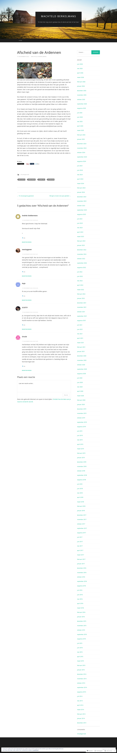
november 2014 (81, 679)
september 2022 (82, 263)
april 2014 (80, 705)
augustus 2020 (81, 373)
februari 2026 (81, 82)
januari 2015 (81, 670)
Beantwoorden (26, 242)
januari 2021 (81, 351)
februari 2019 (81, 453)
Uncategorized (25, 174)
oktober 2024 (81, 152)
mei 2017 (80, 546)
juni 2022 (80, 276)
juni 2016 (80, 595)
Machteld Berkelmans (58, 16)
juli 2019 (79, 431)
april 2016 (80, 603)
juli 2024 (79, 166)
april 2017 (80, 550)
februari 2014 (81, 714)
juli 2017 (79, 537)
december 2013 (81, 723)
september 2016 (82, 581)
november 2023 (81, 201)
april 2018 (80, 497)
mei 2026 (80, 68)
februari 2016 (81, 612)
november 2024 (81, 148)
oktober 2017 (81, 524)
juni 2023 (80, 223)
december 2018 (81, 462)
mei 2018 (80, 493)
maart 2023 (80, 236)
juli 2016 (79, 590)
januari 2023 (81, 245)
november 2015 (81, 625)
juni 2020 (80, 382)
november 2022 (81, 254)
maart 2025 (80, 130)
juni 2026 (80, 64)
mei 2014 (80, 701)
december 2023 (81, 197)
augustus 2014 (81, 692)
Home (20, 40)
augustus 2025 (81, 108)
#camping (42, 179)
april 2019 (80, 444)
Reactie (66, 395)
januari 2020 (81, 404)
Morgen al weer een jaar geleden (60, 196)
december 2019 (81, 409)
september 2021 (82, 316)
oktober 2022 (81, 258)
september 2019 (82, 422)
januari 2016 (81, 617)
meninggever (27, 249)
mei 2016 (80, 599)
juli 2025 (79, 113)
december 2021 (81, 303)
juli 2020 (79, 378)
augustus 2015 (81, 639)
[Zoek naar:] (88, 52)
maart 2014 (80, 709)
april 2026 (80, 73)
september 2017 (82, 528)
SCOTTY (25, 307)
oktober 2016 (81, 577)
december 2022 (81, 250)
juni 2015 (80, 648)
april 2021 (80, 338)
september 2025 (82, 104)
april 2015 (80, 656)
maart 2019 (80, 449)
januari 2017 (81, 564)
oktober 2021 (81, 312)
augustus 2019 (81, 426)
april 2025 (80, 126)
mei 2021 (80, 334)
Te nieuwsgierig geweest (25, 196)
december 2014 (81, 674)
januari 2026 (81, 86)
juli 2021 (79, 325)
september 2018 (82, 475)
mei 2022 (80, 281)
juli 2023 (79, 219)
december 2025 (81, 91)
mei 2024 (80, 174)
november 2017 (81, 519)
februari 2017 (81, 559)
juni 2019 (80, 435)
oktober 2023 (81, 205)
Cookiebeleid (35, 750)
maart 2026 (80, 77)
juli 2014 (79, 696)
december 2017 (81, 515)
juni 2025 (80, 117)
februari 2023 (81, 241)
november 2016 (81, 572)
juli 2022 (79, 272)
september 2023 (82, 210)
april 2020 (80, 391)
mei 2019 (80, 440)
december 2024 (81, 144)
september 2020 (82, 369)
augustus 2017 (81, 533)
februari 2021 (81, 347)
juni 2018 (80, 488)
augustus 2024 (81, 161)
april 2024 (80, 179)
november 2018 (81, 466)
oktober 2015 (81, 630)
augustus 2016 (81, 586)
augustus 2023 (81, 214)
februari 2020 (81, 400)
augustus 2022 (81, 267)
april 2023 (80, 232)
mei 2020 (80, 387)
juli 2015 (79, 643)
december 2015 (81, 621)
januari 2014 (81, 718)
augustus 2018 (81, 480)
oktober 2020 (81, 365)
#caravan (51, 179)
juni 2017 (80, 541)
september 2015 (82, 634)
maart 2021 (80, 342)
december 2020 (81, 356)
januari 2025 (81, 139)
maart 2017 (80, 555)
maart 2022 (80, 289)
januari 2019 (81, 457)
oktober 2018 (81, 471)
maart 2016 (80, 608)
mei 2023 (80, 228)
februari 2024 (81, 188)
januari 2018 (81, 510)
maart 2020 (80, 396)
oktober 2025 (81, 99)
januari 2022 (81, 298)
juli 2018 (79, 484)
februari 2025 (81, 135)
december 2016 (81, 568)
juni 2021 (80, 329)
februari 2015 (81, 665)
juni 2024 (80, 170)
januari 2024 (81, 192)
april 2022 (80, 285)
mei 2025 (80, 121)
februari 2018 (81, 506)
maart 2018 (80, 502)
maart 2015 (80, 661)
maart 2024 (80, 183)
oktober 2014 (81, 683)
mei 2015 (80, 652)
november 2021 (81, 307)
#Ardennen (31, 179)
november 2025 (81, 95)
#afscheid (22, 179)
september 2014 (82, 687)
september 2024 (82, 157)
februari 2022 (81, 294)
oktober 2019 (81, 418)
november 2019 (81, 413)
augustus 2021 (81, 320)
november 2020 (81, 360)
